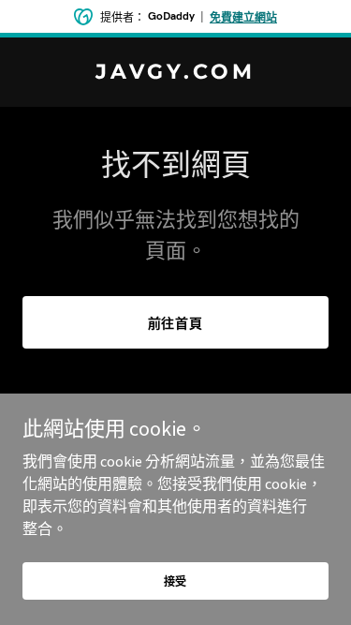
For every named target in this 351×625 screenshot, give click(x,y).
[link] (175, 73)
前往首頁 (176, 323)
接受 (176, 581)
